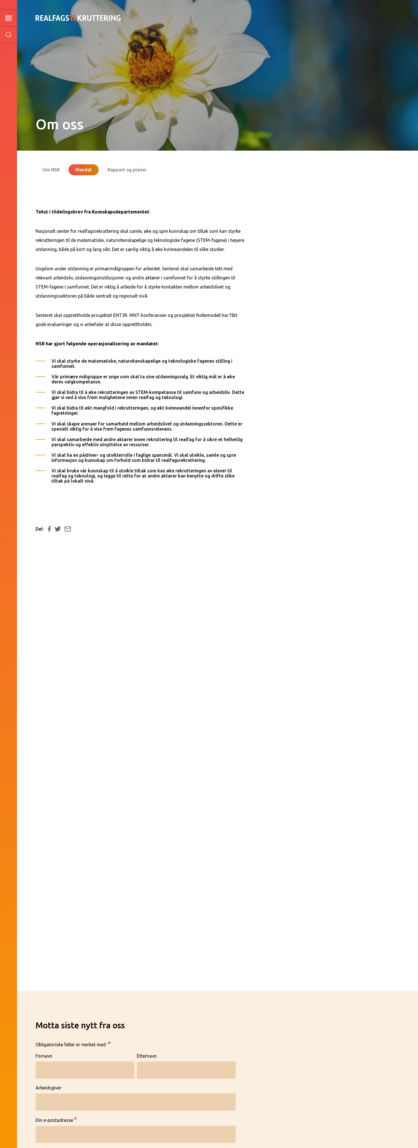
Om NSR (51, 169)
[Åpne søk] (8, 34)
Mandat (83, 169)
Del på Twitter (58, 529)
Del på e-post (68, 529)
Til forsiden (78, 10)
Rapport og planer (126, 169)
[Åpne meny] (8, 17)
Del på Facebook (49, 529)
